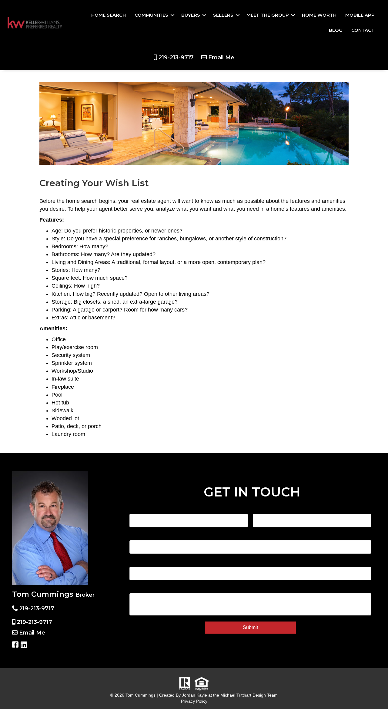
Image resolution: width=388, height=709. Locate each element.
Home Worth (319, 15)
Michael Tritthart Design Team (249, 695)
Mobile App (360, 15)
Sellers (223, 15)
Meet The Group (267, 15)
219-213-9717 (176, 57)
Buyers (190, 15)
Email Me (221, 57)
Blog (336, 30)
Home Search (108, 15)
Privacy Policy (194, 701)
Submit (250, 627)
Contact (363, 30)
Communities (151, 15)
